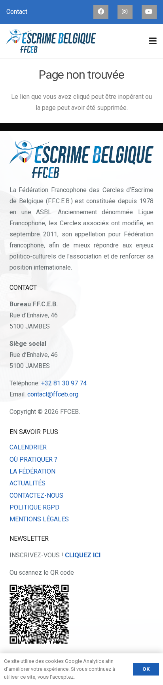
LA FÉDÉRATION (32, 471)
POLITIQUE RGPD (34, 507)
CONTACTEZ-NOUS (36, 495)
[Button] (100, 12)
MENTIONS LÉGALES (39, 519)
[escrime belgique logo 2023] (51, 41)
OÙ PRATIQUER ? (33, 459)
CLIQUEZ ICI (82, 555)
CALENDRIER (28, 447)
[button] (153, 41)
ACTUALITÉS (27, 483)
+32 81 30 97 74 (64, 383)
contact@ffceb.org (52, 394)
